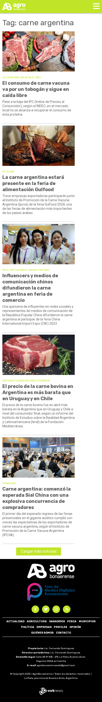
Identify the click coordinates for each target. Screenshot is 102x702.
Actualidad (15, 621)
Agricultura (37, 621)
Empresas (44, 627)
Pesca (71, 621)
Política (27, 627)
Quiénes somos (42, 632)
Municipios (87, 621)
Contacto (63, 632)
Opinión (75, 627)
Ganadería (57, 621)
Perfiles (60, 627)
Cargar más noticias (38, 551)
